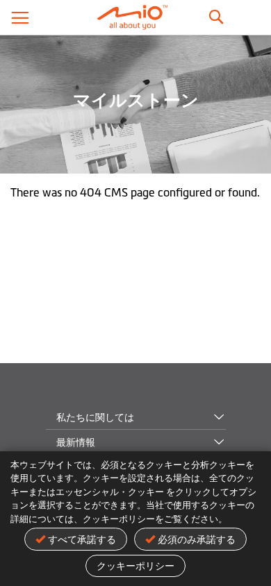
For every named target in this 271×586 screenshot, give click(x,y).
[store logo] (135, 17)
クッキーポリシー (135, 565)
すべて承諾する (82, 539)
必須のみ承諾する (197, 539)
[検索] (215, 14)
